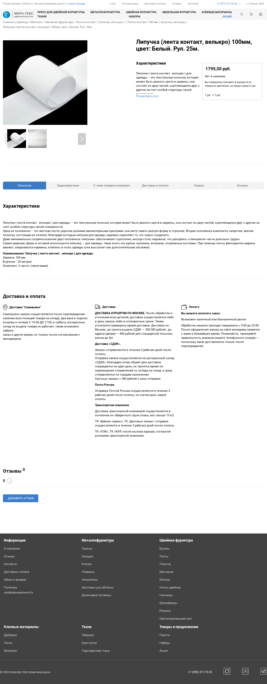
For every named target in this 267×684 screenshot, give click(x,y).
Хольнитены (90, 579)
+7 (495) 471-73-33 (200, 672)
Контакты (193, 3)
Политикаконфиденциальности (18, 590)
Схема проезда (76, 3)
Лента (8, 643)
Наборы (134, 16)
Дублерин (10, 635)
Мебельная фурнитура (179, 12)
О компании (12, 548)
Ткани (42, 16)
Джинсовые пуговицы (96, 595)
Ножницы (166, 595)
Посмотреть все (147, 96)
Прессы (87, 548)
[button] (82, 139)
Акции (163, 650)
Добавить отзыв (21, 498)
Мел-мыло (166, 572)
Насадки (87, 556)
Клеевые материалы (217, 12)
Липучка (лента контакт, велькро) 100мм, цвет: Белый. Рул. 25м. (47, 27)
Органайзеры (168, 603)
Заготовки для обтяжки (97, 587)
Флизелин (10, 650)
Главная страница (15, 22)
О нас (113, 3)
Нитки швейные (170, 587)
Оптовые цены (130, 3)
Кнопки (86, 564)
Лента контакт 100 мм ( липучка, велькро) (156, 22)
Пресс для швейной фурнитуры (61, 12)
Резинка (165, 611)
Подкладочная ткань (96, 650)
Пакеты (164, 635)
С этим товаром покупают (112, 185)
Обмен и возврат (15, 579)
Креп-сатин (89, 643)
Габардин (88, 635)
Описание (24, 185)
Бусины (164, 548)
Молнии (164, 579)
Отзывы (176, 3)
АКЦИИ (227, 16)
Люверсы (88, 572)
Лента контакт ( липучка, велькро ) (100, 22)
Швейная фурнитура (141, 12)
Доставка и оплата (155, 3)
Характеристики (68, 185)
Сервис (199, 185)
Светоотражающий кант (175, 618)
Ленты (163, 556)
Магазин (36, 22)
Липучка (165, 564)
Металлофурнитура (105, 12)
